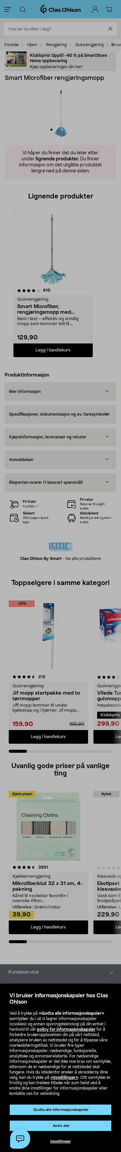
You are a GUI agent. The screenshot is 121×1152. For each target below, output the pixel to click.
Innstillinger (60, 1141)
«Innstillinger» (64, 1077)
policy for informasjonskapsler (66, 1029)
